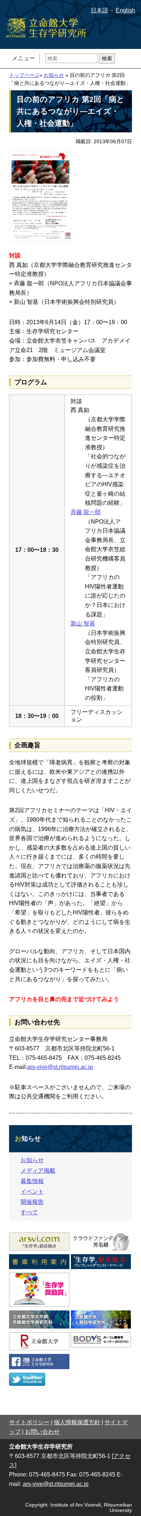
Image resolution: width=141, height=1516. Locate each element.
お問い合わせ (42, 1432)
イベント (32, 1192)
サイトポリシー (29, 1422)
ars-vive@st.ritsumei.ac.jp (60, 1067)
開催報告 (32, 1202)
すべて (29, 1212)
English (125, 10)
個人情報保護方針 (77, 1422)
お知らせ (54, 75)
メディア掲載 (38, 1171)
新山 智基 (82, 623)
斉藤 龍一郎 (85, 512)
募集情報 (32, 1181)
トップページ (24, 75)
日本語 (99, 10)
